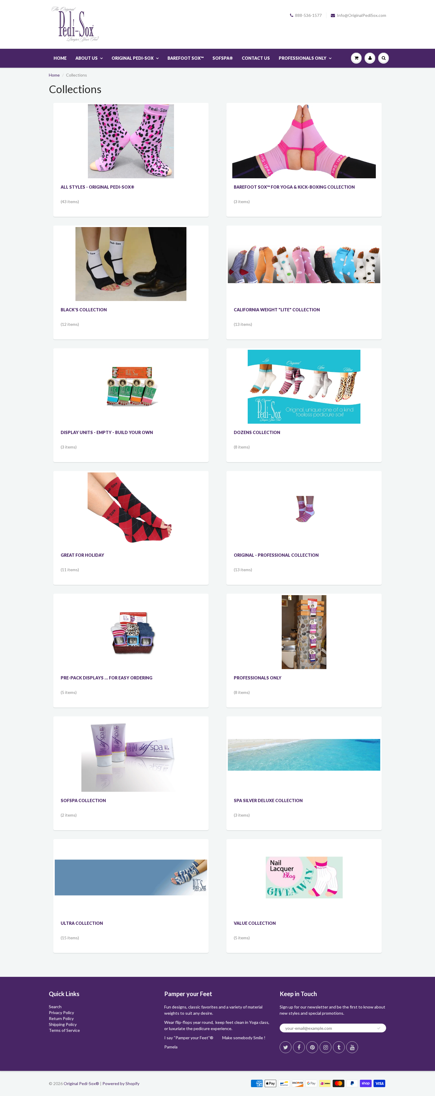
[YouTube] (352, 1047)
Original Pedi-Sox (133, 58)
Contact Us (256, 58)
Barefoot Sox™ (185, 58)
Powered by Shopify (120, 1083)
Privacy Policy (61, 1012)
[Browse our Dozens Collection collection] (304, 386)
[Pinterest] (312, 1047)
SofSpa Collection (83, 800)
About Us (86, 58)
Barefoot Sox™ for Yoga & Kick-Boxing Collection (294, 187)
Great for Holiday (82, 555)
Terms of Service (64, 1030)
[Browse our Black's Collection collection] (130, 263)
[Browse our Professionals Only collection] (304, 631)
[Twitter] (285, 1047)
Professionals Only (302, 58)
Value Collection (255, 923)
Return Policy (61, 1018)
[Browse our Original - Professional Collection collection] (304, 486)
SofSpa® (222, 58)
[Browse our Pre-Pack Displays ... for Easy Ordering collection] (131, 619)
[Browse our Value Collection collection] (304, 860)
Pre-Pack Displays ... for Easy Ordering (106, 677)
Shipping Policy (63, 1024)
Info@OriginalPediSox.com (361, 15)
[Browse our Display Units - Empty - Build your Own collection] (131, 374)
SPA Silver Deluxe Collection (268, 800)
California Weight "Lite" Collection (277, 309)
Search (55, 1006)
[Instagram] (325, 1047)
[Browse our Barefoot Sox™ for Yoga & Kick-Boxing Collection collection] (304, 140)
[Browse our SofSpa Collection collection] (131, 754)
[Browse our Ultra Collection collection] (131, 857)
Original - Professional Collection (276, 555)
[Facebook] (299, 1047)
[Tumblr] (339, 1047)
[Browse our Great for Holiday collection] (131, 508)
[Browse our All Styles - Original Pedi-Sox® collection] (131, 140)
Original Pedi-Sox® (81, 1083)
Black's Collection (84, 309)
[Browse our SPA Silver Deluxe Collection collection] (304, 733)
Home (60, 58)
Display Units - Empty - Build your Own (107, 432)
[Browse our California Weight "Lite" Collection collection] (304, 245)
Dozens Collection (257, 432)
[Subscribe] (379, 1028)
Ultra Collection (82, 923)
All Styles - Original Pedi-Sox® (97, 187)
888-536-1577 (308, 15)
